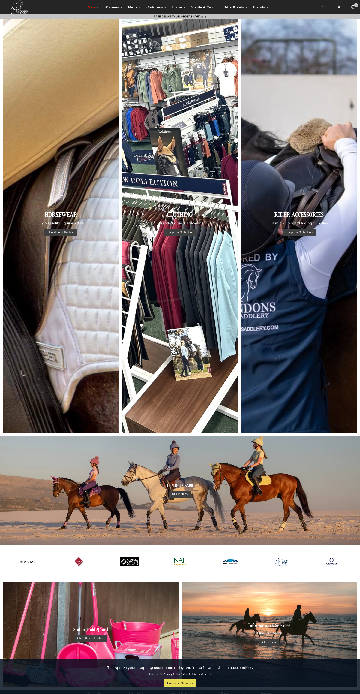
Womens (111, 7)
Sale (91, 7)
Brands (259, 7)
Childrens (154, 7)
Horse (177, 7)
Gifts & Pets (234, 7)
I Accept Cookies (180, 683)
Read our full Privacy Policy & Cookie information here (180, 674)
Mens (132, 7)
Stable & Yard (203, 7)
